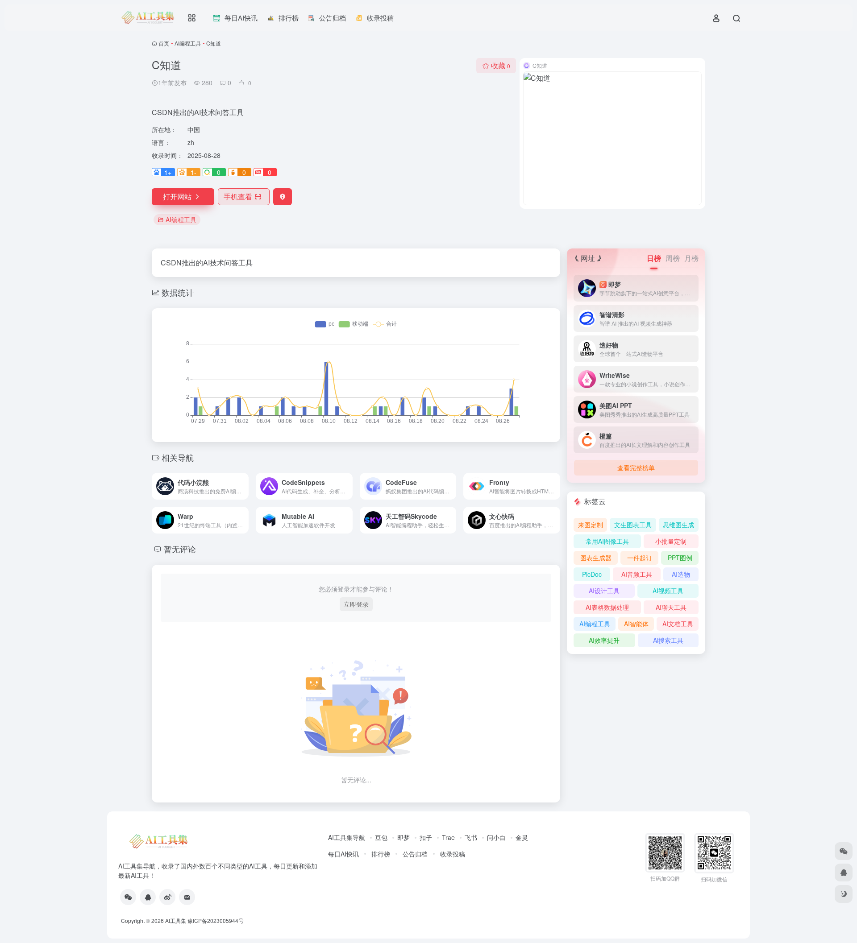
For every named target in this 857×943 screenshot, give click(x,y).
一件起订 (639, 557)
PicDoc (592, 574)
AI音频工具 (636, 574)
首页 (163, 43)
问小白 (496, 837)
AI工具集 (175, 920)
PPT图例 (680, 557)
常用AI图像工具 (607, 541)
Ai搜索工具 (668, 640)
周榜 (673, 258)
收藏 (500, 65)
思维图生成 (678, 524)
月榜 (691, 258)
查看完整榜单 (636, 467)
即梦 (403, 837)
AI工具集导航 (346, 837)
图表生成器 (596, 557)
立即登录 (356, 604)
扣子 (426, 837)
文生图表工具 (633, 524)
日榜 (654, 258)
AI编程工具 (188, 43)
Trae (448, 837)
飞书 (471, 837)
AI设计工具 (604, 590)
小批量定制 (670, 541)
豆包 (381, 837)
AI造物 (681, 574)
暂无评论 (180, 548)
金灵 (522, 837)
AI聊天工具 (671, 607)
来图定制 (590, 524)
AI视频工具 (668, 590)
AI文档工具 (677, 623)
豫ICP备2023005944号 (215, 920)
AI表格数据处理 (607, 607)
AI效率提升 (604, 640)
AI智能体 (636, 623)
